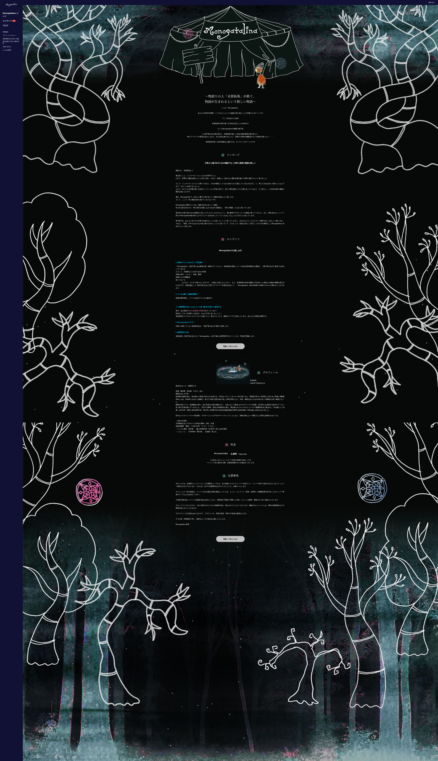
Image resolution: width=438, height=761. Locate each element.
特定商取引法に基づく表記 (11, 39)
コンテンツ (9, 21)
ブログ (5, 25)
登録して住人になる (230, 346)
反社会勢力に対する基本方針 (11, 42)
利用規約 (5, 32)
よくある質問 (7, 50)
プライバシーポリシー (9, 35)
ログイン (431, 2)
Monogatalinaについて (10, 14)
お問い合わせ (7, 46)
